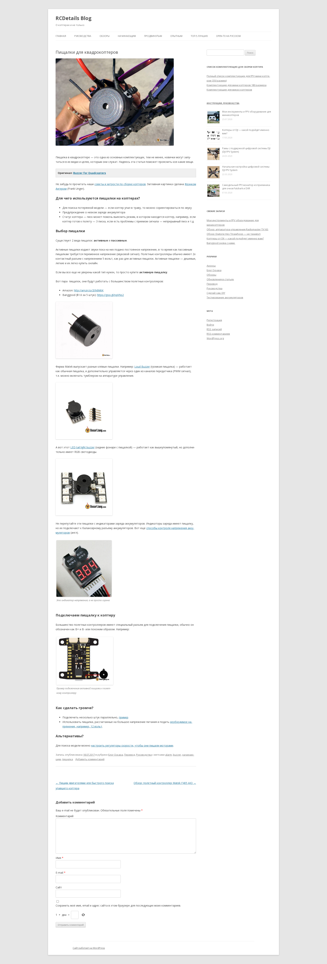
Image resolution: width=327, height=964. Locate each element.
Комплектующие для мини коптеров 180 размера (236, 85)
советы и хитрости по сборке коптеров (120, 184)
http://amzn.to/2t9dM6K (89, 290)
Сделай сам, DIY (216, 293)
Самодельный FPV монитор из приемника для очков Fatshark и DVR (246, 186)
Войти (210, 324)
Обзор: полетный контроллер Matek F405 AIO (165, 783)
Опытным (176, 36)
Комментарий (64, 816)
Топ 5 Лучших (199, 36)
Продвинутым (153, 36)
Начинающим (127, 36)
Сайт (59, 887)
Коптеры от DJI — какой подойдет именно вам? (235, 238)
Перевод (129, 754)
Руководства (82, 36)
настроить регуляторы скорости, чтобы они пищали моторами (132, 745)
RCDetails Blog (73, 18)
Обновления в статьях (220, 279)
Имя (59, 858)
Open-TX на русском (228, 36)
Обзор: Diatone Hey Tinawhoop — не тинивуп (234, 234)
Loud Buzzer (142, 366)
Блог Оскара (115, 754)
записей (214, 329)
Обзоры (105, 36)
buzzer (177, 754)
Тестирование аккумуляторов (225, 297)
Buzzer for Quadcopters (89, 173)
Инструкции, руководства (223, 103)
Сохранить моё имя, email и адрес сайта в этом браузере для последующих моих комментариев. (118, 905)
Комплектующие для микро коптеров (229, 89)
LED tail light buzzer (82, 447)
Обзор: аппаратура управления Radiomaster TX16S (237, 229)
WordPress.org (215, 338)
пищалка (67, 759)
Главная (61, 36)
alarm (168, 754)
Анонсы (211, 265)
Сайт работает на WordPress (89, 948)
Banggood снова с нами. (221, 243)
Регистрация (214, 320)
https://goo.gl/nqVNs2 (110, 295)
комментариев (218, 333)
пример (123, 717)
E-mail (60, 872)
